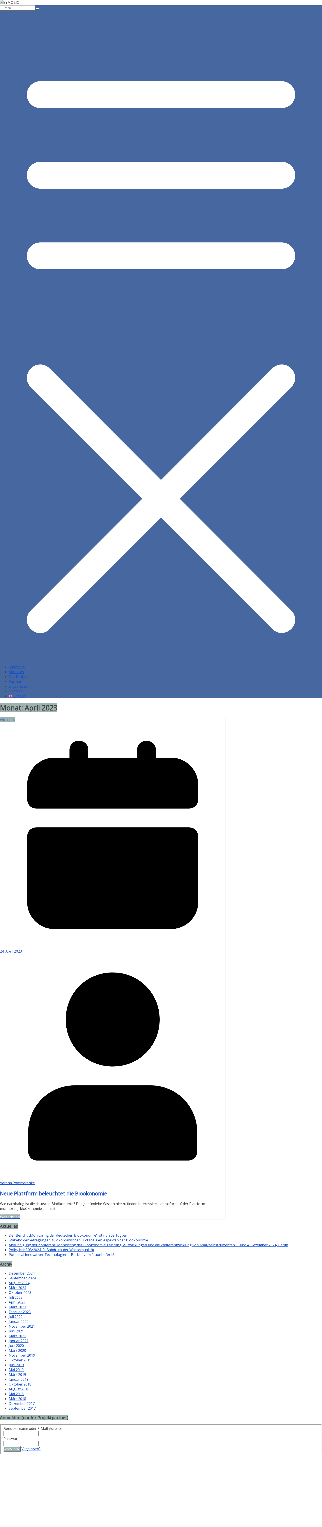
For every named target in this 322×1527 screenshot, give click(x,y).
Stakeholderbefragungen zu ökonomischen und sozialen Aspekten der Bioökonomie (78, 1240)
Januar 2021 (18, 1340)
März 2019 (17, 1374)
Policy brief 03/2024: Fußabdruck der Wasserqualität (51, 1249)
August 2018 (19, 1389)
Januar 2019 (18, 1379)
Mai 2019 (16, 1369)
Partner (15, 681)
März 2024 (17, 1287)
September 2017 (22, 1408)
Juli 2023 (16, 1297)
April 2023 (17, 1302)
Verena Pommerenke (17, 1182)
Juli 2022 (16, 1316)
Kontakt (15, 691)
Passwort (11, 1438)
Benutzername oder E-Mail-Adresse (33, 1428)
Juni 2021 (16, 1331)
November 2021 (22, 1326)
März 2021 (17, 1336)
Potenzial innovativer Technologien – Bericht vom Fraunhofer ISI (62, 1254)
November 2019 (22, 1355)
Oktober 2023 (20, 1292)
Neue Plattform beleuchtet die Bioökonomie (53, 1193)
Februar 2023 (20, 1311)
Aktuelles (16, 671)
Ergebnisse (18, 686)
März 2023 (17, 1307)
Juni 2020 (16, 1345)
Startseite (17, 667)
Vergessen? (31, 1448)
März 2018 (17, 1398)
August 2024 (19, 1282)
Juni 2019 (16, 1364)
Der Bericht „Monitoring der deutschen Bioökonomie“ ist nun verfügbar (68, 1235)
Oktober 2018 (20, 1384)
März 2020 (17, 1350)
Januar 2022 (18, 1321)
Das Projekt (18, 676)
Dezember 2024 (22, 1273)
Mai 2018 (16, 1393)
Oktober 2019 (20, 1360)
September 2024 (22, 1278)
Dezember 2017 (22, 1403)
